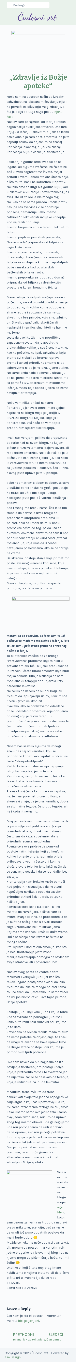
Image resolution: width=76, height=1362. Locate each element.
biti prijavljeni (28, 1321)
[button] (7, 17)
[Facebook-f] (59, 5)
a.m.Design (13, 1357)
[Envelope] (67, 5)
